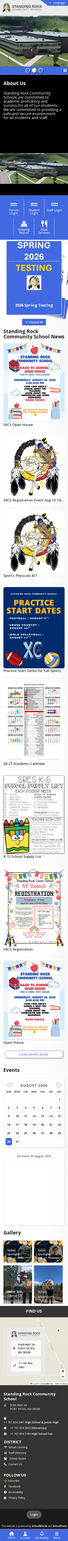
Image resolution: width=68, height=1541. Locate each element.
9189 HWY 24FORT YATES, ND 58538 (25, 1407)
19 (34, 1124)
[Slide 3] (40, 70)
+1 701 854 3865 (20, 1428)
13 (42, 1116)
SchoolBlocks (39, 1525)
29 (59, 1133)
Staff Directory (17, 1453)
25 (25, 1133)
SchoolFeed (59, 1525)
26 (34, 1133)
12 (34, 1116)
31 (17, 1141)
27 (42, 1133)
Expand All (36, 322)
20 (42, 1124)
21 (50, 1124)
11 (25, 1116)
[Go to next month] (58, 1085)
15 (59, 1116)
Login (34, 1514)
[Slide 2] (34, 70)
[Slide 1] (28, 70)
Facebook (14, 1486)
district (12, 1441)
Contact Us (15, 1464)
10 (17, 1116)
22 (59, 1124)
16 (8, 1124)
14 (50, 1116)
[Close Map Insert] (58, 1330)
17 (17, 1124)
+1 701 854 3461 (14, 1422)
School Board (17, 1458)
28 (50, 1133)
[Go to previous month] (9, 1085)
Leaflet (35, 1383)
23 (8, 1133)
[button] (63, 1371)
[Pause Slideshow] (65, 69)
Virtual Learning (17, 1447)
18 (25, 1124)
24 (17, 1133)
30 (8, 1141)
